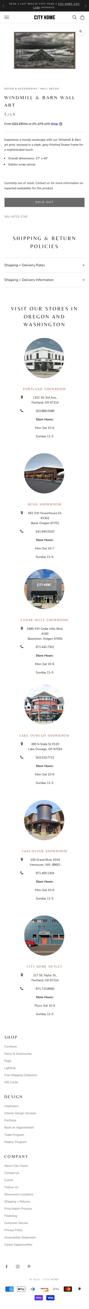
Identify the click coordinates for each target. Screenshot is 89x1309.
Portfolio (10, 1120)
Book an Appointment (19, 1127)
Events (8, 1180)
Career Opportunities (18, 1245)
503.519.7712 (45, 757)
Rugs (7, 1061)
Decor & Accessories (18, 1054)
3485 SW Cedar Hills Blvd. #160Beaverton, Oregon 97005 (45, 634)
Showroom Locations (18, 1194)
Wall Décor (49, 88)
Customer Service (16, 1223)
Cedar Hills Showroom (44, 620)
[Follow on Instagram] (18, 1266)
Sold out (44, 202)
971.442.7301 (45, 647)
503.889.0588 (45, 411)
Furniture (10, 1046)
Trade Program (14, 1135)
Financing (10, 1216)
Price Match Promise (18, 1209)
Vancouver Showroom (44, 851)
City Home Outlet (44, 966)
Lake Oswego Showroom (45, 735)
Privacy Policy (13, 1230)
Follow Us (11, 1187)
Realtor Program (15, 1142)
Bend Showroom (44, 504)
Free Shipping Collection (20, 1075)
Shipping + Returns (17, 1201)
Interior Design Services (20, 1113)
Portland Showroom (44, 389)
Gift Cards (11, 1082)
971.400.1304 (45, 873)
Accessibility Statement (20, 1237)
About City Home (16, 1166)
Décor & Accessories (20, 88)
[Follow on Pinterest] (29, 1266)
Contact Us (11, 1173)
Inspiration (11, 1106)
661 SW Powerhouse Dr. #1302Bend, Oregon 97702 (45, 518)
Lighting (9, 1068)
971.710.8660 (45, 989)
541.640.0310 (45, 531)
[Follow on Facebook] (6, 1266)
